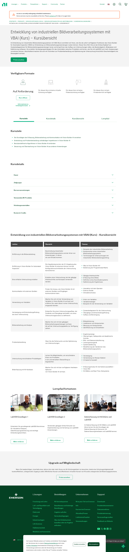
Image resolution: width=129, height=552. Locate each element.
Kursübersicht (78, 118)
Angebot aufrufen (60, 512)
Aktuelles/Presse (82, 513)
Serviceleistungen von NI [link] (34, 21)
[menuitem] (15, 5)
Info (77, 505)
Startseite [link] (12, 21)
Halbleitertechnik (39, 528)
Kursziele (24, 118)
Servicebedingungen (61, 516)
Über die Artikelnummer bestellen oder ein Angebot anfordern (63, 522)
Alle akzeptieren (93, 544)
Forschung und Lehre (40, 501)
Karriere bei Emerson (83, 509)
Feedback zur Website (105, 521)
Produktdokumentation (105, 505)
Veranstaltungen (81, 521)
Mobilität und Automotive (41, 532)
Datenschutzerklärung (51, 543)
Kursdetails (51, 118)
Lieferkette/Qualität (83, 517)
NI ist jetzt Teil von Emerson (85, 501)
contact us (52, 16)
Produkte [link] (21, 21)
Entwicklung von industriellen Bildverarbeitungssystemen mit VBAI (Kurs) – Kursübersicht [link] (39, 23)
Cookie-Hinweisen (31, 545)
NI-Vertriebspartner (61, 501)
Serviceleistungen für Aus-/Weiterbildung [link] (58, 21)
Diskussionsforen (103, 509)
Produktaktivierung (104, 513)
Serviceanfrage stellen (105, 517)
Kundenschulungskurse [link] (82, 21)
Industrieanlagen (38, 520)
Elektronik (36, 512)
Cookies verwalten (79, 544)
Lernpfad (105, 118)
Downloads (101, 501)
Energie (35, 516)
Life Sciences (37, 524)
